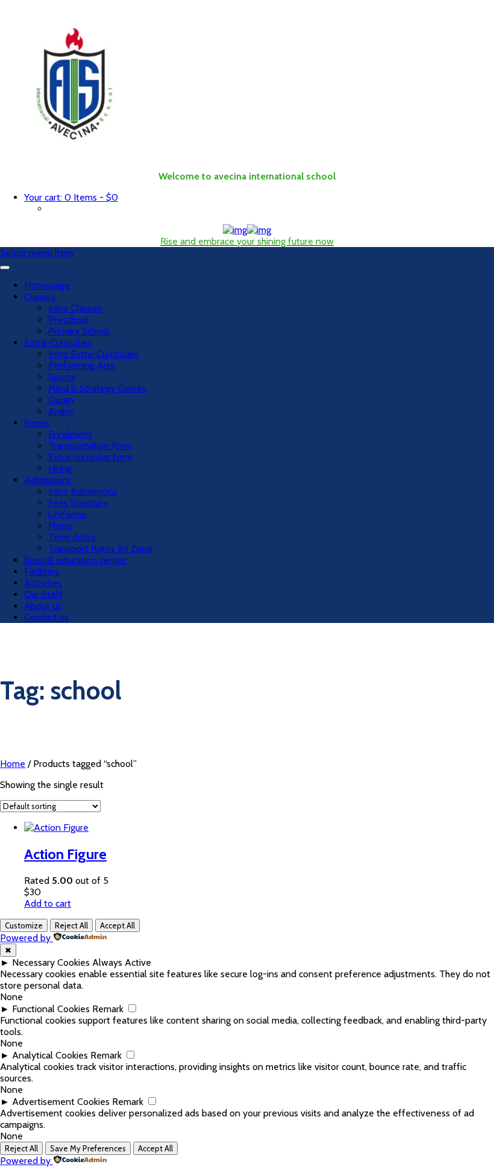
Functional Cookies (51, 1009)
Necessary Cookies (51, 962)
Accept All (117, 925)
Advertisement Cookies (61, 1101)
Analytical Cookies (50, 1055)
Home (12, 763)
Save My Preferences (88, 1148)
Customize (24, 925)
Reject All (71, 925)
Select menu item (36, 252)
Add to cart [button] (47, 903)
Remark (108, 1009)
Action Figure (65, 854)
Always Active (121, 962)
